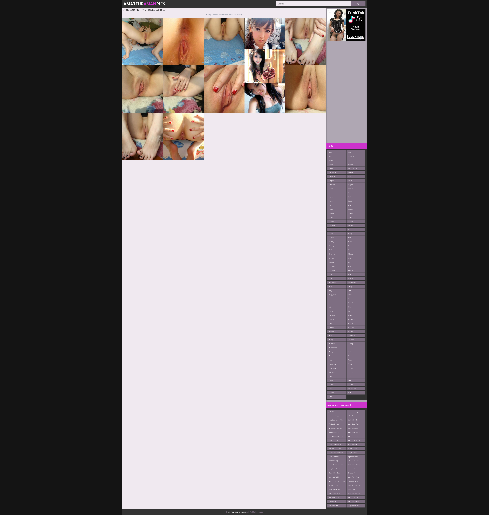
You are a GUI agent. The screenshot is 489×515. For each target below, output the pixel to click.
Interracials (332, 368)
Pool (349, 229)
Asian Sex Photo (353, 501)
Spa (349, 311)
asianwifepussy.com (354, 412)
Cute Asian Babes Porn (336, 436)
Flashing (331, 319)
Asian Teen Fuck (353, 461)
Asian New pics (353, 416)
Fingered (332, 315)
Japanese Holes (334, 497)
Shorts (350, 274)
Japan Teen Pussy (354, 477)
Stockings (351, 323)
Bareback (332, 176)
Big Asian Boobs (353, 457)
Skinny (350, 286)
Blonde (331, 209)
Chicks (331, 234)
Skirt (349, 291)
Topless (350, 368)
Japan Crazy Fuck (353, 424)
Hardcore (332, 344)
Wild (349, 392)
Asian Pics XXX (333, 440)
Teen (349, 348)
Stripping (351, 327)
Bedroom (332, 193)
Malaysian (351, 164)
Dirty (330, 291)
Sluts (349, 299)
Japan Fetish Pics (334, 493)
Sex (349, 262)
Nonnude (351, 193)
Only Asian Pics (334, 432)
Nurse (350, 201)
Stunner (350, 331)
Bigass (331, 197)
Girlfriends (332, 331)
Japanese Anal (352, 469)
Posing (350, 234)
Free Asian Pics (353, 481)
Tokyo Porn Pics (353, 505)
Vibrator (350, 384)
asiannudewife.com (335, 444)
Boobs (331, 217)
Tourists (350, 372)
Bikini (330, 205)
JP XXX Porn (332, 412)
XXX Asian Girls (333, 501)
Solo (349, 307)
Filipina (331, 311)
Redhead (351, 250)
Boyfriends (332, 221)
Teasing (350, 344)
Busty (330, 229)
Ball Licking (332, 172)
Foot (330, 323)
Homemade (333, 348)
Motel (350, 181)
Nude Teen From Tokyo (337, 481)
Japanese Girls (333, 505)
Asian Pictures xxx (354, 440)
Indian (331, 360)
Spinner (350, 315)
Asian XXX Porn (334, 457)
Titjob (350, 360)
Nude (349, 197)
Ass (330, 156)
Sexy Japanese (352, 452)
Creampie (332, 262)
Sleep (350, 295)
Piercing (350, 225)
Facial (330, 303)
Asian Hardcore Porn (336, 465)
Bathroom (332, 185)
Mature (350, 172)
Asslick (331, 164)
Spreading (351, 319)
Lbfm (330, 397)
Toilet (350, 364)
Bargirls (331, 181)
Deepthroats (333, 282)
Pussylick (351, 246)
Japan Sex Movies (353, 485)
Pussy (350, 242)
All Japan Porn (333, 485)
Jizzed (331, 380)
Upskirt (350, 380)
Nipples (350, 189)
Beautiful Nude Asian (336, 452)
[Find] (358, 3)
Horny (331, 352)
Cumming (332, 266)
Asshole (331, 160)
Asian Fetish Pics (334, 489)
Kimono (331, 384)
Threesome (352, 356)
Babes (331, 168)
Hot (330, 356)
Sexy (349, 266)
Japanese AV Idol (334, 477)
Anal (330, 152)
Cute (330, 278)
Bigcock (331, 201)
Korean (331, 392)
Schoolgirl (351, 254)
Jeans (330, 376)
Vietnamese (352, 388)
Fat (330, 307)
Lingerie (350, 160)
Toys (349, 376)
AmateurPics (144, 3)
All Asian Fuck (352, 448)
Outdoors (351, 209)
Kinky (330, 388)
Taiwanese (351, 335)
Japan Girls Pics (353, 444)
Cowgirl (331, 258)
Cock (330, 250)
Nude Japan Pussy (354, 465)
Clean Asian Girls (334, 473)
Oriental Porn (352, 473)
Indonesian (332, 364)
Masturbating (352, 168)
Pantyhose (351, 217)
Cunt (330, 274)
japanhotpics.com (335, 448)
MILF (349, 176)
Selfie (349, 258)
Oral (349, 205)
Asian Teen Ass (353, 497)
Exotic (331, 299)
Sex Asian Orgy (334, 416)
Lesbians (351, 156)
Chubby (331, 242)
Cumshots (332, 270)
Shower (350, 278)
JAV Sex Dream (334, 424)
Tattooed (351, 339)
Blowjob (331, 213)
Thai (349, 352)
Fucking (331, 327)
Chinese (331, 238)
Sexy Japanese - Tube (336, 420)
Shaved (350, 270)
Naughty (350, 185)
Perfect (350, 221)
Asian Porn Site (353, 436)
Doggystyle (332, 295)
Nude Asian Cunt (353, 420)
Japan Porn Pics (353, 489)
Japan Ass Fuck (353, 428)
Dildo (330, 286)
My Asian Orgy (333, 461)
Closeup (331, 246)
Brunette (332, 225)
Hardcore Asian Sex (335, 428)
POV (349, 238)
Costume (332, 254)
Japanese (332, 372)
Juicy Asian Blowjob (335, 469)
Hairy (330, 335)
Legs (349, 152)
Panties (350, 213)
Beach (331, 189)
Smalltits (351, 303)
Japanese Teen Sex (354, 493)
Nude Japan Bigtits (354, 432)
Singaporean (352, 282)
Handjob (331, 339)
